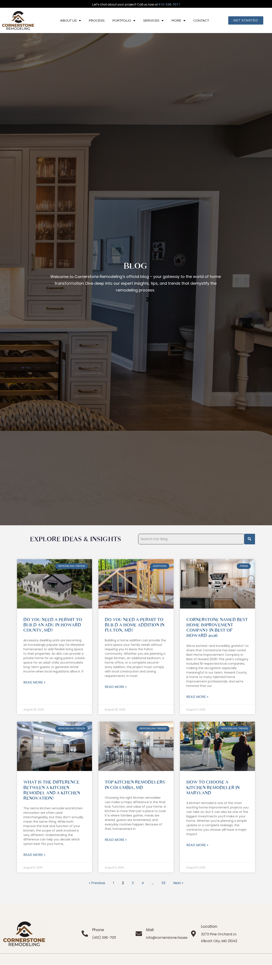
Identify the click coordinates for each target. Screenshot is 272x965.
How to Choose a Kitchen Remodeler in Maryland (213, 787)
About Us (68, 20)
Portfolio (121, 20)
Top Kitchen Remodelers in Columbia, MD (135, 784)
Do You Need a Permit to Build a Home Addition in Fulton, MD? (134, 625)
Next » (178, 882)
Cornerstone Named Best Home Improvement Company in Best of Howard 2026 (217, 627)
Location (209, 926)
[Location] (193, 933)
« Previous (97, 882)
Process (97, 20)
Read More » (34, 682)
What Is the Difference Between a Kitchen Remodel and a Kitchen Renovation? (51, 790)
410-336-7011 (169, 4)
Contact (201, 20)
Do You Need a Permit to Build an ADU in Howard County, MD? (52, 625)
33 (163, 882)
